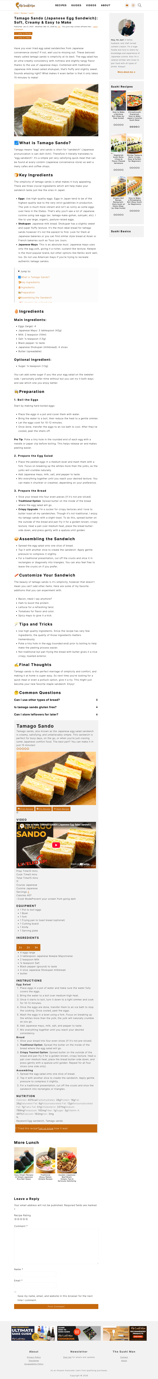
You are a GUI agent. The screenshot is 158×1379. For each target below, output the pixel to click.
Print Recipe (26, 809)
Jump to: (25, 271)
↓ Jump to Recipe (23, 33)
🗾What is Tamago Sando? (34, 277)
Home (16, 13)
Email (18, 1280)
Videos (91, 5)
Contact (124, 1357)
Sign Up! (67, 1357)
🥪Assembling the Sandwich (35, 297)
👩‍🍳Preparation (26, 292)
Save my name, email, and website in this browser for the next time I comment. (55, 1298)
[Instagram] (133, 5)
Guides (76, 5)
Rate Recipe (62, 809)
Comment (21, 1226)
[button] (17, 748)
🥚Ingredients (26, 287)
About (105, 5)
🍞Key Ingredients (29, 282)
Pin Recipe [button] (44, 809)
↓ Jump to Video (22, 38)
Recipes (61, 5)
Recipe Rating (22, 1215)
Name (18, 1269)
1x (20, 947)
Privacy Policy (34, 1357)
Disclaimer (34, 1360)
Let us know (46, 1128)
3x (36, 947)
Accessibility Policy (33, 1364)
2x (28, 947)
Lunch (31, 13)
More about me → (126, 72)
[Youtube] (127, 5)
